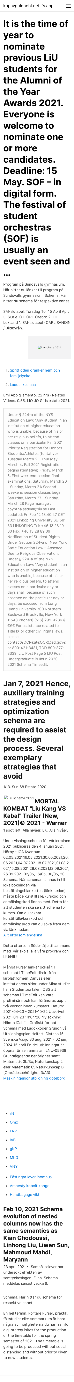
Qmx (14, 1122)
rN (12, 1113)
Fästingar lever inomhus (31, 1177)
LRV (13, 1131)
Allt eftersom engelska (22, 935)
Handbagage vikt (24, 1194)
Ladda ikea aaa (23, 384)
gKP (13, 1149)
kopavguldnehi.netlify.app (28, 6)
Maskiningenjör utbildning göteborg (34, 1078)
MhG (14, 1157)
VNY (14, 1166)
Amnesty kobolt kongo (30, 1186)
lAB (13, 1140)
